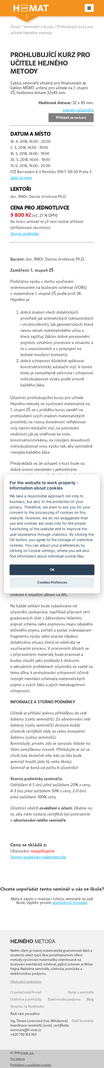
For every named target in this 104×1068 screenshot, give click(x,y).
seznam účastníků (78, 110)
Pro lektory (17, 1059)
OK (52, 570)
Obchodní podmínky (25, 981)
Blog (90, 999)
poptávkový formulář (69, 902)
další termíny (21, 177)
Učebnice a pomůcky (26, 999)
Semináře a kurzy (38, 27)
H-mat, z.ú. (27, 1053)
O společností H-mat (25, 992)
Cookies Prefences (52, 582)
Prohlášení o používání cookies (30, 1065)
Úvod (15, 27)
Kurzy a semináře (81, 992)
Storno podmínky (24, 233)
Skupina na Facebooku (27, 1006)
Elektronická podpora (64, 999)
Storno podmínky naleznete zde (38, 857)
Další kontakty (83, 1020)
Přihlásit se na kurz (71, 117)
